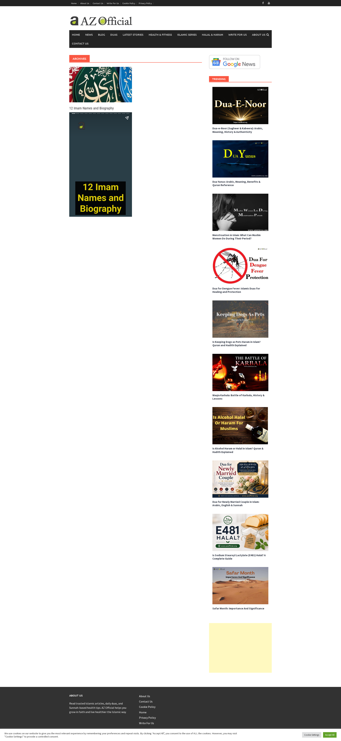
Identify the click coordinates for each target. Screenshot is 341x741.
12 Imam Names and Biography (91, 108)
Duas (113, 34)
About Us (84, 3)
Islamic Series (187, 34)
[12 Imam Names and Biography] (100, 84)
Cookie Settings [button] (311, 734)
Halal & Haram (212, 34)
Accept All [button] (329, 734)
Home (74, 3)
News (89, 34)
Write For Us (113, 3)
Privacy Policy (145, 3)
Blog (101, 34)
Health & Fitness (160, 34)
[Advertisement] (240, 648)
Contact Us (98, 3)
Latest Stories (133, 34)
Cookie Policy (128, 3)
